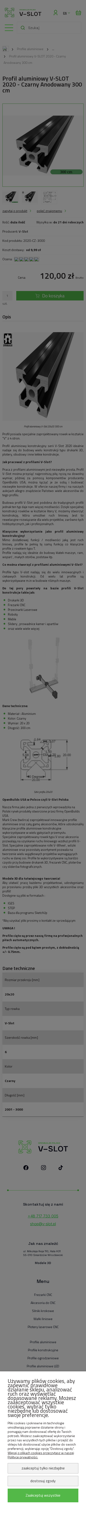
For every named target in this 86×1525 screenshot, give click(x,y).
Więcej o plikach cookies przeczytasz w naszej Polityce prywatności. (41, 1455)
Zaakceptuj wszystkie (43, 1495)
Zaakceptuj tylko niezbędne (43, 1468)
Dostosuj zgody (43, 1481)
